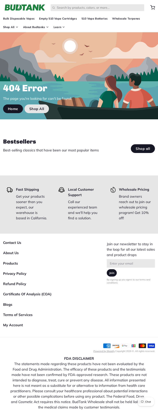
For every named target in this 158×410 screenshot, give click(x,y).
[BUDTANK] (24, 7)
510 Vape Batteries (95, 18)
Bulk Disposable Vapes (18, 18)
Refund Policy (14, 284)
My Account (13, 325)
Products (10, 263)
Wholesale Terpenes (126, 18)
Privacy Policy (14, 273)
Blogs (7, 304)
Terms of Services (18, 315)
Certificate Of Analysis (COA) (27, 294)
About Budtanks (34, 27)
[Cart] (151, 7)
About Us (11, 253)
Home (13, 109)
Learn (57, 27)
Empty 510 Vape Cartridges (58, 18)
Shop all (143, 148)
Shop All (9, 27)
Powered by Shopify (104, 351)
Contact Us (12, 242)
